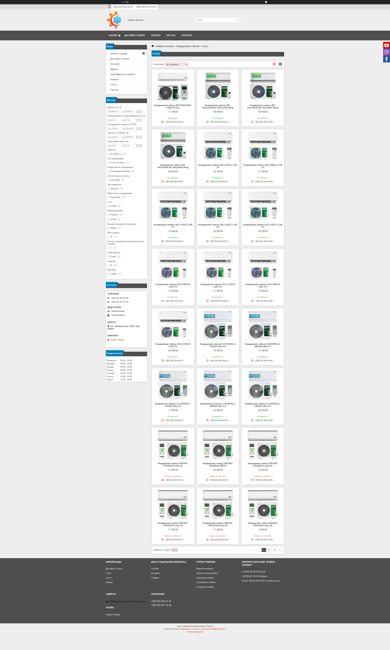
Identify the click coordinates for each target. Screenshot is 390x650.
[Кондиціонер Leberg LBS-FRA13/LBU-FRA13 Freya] (173, 86)
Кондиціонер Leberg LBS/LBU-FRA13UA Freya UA (218, 524)
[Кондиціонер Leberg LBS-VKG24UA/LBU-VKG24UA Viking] (173, 146)
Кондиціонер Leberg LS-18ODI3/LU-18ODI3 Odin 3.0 (218, 404)
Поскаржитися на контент (189, 629)
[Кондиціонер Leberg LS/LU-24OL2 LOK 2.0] (262, 205)
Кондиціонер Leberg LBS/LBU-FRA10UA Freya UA (263, 524)
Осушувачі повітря (205, 578)
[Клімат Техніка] (115, 20)
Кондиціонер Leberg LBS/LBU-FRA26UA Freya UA (173, 464)
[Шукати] (238, 20)
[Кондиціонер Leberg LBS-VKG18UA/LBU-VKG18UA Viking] (262, 86)
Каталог (113, 35)
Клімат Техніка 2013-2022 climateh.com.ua (261, 581)
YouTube (155, 568)
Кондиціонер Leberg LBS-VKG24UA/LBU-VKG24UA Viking (173, 166)
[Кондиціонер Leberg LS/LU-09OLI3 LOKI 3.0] (173, 265)
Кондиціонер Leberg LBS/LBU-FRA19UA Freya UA (173, 524)
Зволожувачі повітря (206, 582)
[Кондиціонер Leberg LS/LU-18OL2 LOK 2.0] (218, 205)
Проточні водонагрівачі (207, 573)
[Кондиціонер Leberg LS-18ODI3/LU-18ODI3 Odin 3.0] (218, 385)
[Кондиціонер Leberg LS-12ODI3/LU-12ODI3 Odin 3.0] (173, 385)
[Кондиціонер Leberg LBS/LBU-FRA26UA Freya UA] (173, 444)
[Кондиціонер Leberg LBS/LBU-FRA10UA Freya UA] (262, 504)
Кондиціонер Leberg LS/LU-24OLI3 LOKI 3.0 (173, 345)
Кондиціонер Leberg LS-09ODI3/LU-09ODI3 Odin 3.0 (263, 345)
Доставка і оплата (134, 35)
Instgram (155, 578)
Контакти (187, 35)
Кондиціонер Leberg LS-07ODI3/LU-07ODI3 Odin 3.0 (218, 345)
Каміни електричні (205, 568)
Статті (113, 84)
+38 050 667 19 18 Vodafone (254, 576)
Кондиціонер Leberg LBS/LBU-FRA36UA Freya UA (263, 464)
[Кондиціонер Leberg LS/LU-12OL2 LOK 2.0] (173, 205)
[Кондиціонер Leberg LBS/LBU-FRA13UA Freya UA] (218, 504)
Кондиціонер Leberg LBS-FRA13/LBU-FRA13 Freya (173, 106)
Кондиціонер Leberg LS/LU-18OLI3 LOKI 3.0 (262, 285)
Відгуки (114, 69)
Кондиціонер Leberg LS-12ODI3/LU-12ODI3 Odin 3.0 (173, 404)
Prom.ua (209, 626)
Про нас (171, 35)
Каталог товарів (118, 53)
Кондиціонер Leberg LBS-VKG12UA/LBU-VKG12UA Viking (217, 106)
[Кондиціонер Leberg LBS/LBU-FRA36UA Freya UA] (262, 444)
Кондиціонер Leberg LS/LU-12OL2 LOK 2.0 (173, 225)
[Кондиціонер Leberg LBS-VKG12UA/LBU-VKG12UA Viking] (218, 86)
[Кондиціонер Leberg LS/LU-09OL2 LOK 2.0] (262, 146)
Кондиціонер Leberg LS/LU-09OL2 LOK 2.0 (262, 166)
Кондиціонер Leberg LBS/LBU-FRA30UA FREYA (218, 464)
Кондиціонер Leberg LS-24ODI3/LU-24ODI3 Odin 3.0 (263, 404)
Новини (114, 79)
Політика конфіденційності (213, 629)
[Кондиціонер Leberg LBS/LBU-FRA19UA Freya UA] (173, 504)
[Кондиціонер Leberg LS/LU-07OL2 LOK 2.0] (218, 146)
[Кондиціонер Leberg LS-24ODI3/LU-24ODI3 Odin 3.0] (262, 385)
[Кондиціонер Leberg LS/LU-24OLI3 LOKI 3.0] (173, 325)
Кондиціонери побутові (187, 46)
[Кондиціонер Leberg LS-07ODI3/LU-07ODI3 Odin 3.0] (218, 325)
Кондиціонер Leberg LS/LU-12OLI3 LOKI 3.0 (217, 285)
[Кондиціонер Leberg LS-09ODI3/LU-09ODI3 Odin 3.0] (262, 325)
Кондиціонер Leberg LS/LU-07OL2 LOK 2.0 (217, 166)
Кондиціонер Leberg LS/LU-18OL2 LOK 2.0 (217, 225)
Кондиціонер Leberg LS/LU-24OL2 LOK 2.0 (262, 225)
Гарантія (155, 35)
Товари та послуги (165, 46)
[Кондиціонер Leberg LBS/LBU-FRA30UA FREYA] (218, 444)
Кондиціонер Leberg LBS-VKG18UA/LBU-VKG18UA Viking (262, 106)
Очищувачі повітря (205, 587)
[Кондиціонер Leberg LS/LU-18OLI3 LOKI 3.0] (262, 265)
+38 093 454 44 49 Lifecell (253, 572)
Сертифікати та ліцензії (122, 74)
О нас (108, 573)
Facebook (155, 573)
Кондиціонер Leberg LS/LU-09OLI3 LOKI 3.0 (173, 285)
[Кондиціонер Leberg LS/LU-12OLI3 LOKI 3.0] (218, 265)
